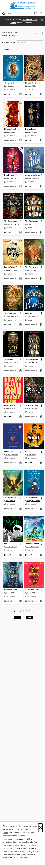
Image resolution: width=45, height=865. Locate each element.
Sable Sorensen (11, 178)
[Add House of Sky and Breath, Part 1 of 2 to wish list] (20, 601)
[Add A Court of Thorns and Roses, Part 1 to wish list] (41, 601)
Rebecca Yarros (11, 270)
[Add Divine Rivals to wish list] (41, 140)
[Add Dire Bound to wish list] (20, 186)
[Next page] (32, 611)
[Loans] (35, 14)
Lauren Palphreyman (13, 363)
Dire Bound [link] (9, 175)
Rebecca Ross (32, 132)
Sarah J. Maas (32, 86)
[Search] (3, 13)
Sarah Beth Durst (12, 316)
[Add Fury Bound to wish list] (41, 324)
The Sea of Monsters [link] (32, 267)
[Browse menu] (40, 13)
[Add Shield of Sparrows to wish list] (41, 417)
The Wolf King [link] (10, 359)
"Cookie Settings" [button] (20, 848)
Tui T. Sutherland (33, 547)
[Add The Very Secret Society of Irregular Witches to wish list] (41, 509)
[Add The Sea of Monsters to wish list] (41, 278)
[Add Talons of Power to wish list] (41, 555)
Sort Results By (8, 42)
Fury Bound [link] (30, 313)
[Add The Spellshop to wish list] (20, 324)
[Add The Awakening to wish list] (20, 232)
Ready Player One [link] (11, 405)
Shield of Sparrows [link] (32, 405)
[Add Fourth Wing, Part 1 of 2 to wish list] (20, 278)
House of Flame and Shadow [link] (32, 83)
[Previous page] (14, 611)
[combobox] (17, 14)
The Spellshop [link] (10, 313)
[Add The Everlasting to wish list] (41, 232)
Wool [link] (27, 452)
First (17, 617)
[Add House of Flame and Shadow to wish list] (41, 94)
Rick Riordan (31, 270)
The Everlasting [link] (31, 221)
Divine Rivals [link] (30, 129)
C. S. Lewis (10, 86)
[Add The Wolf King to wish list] (20, 370)
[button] (36, 34)
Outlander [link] (8, 452)
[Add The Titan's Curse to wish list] (20, 509)
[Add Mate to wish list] (20, 555)
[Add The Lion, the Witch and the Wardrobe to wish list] (20, 94)
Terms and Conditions (12, 829)
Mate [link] (6, 544)
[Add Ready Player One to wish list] (20, 417)
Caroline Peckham (12, 224)
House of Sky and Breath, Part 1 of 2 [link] (11, 590)
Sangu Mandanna (33, 501)
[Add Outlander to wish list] (20, 463)
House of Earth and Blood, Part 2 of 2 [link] (11, 129)
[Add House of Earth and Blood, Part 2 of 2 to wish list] (20, 140)
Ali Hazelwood (11, 547)
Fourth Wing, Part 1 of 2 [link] (11, 267)
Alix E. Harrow (32, 224)
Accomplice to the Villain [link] (32, 175)
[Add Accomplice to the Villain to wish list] (41, 186)
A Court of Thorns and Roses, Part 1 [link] (32, 590)
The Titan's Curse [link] (11, 498)
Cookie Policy (22, 858)
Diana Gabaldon (12, 455)
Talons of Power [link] (32, 544)
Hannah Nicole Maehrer (34, 178)
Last (29, 617)
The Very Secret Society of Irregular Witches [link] (32, 498)
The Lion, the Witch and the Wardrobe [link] (11, 83)
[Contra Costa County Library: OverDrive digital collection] (22, 5)
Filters (6, 50)
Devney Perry (32, 409)
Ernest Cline (10, 409)
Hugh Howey (31, 455)
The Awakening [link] (11, 221)
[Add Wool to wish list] (41, 463)
